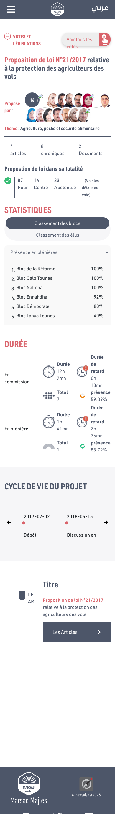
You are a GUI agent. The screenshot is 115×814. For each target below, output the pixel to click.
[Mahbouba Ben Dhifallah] (29, 114)
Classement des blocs (57, 223)
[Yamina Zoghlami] (80, 114)
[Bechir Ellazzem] (67, 100)
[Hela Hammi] (50, 100)
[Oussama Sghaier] (101, 100)
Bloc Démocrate (33, 306)
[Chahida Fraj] (37, 114)
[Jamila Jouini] (72, 114)
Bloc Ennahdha (31, 297)
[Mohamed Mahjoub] (59, 100)
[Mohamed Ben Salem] (88, 114)
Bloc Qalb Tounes (34, 278)
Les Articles (65, 632)
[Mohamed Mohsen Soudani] (93, 100)
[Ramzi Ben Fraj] (41, 100)
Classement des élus (57, 235)
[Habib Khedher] (76, 100)
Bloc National (30, 287)
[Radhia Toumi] (84, 100)
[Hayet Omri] (46, 114)
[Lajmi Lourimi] (63, 114)
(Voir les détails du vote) (90, 187)
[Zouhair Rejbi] (54, 114)
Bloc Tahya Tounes (35, 315)
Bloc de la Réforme (35, 268)
